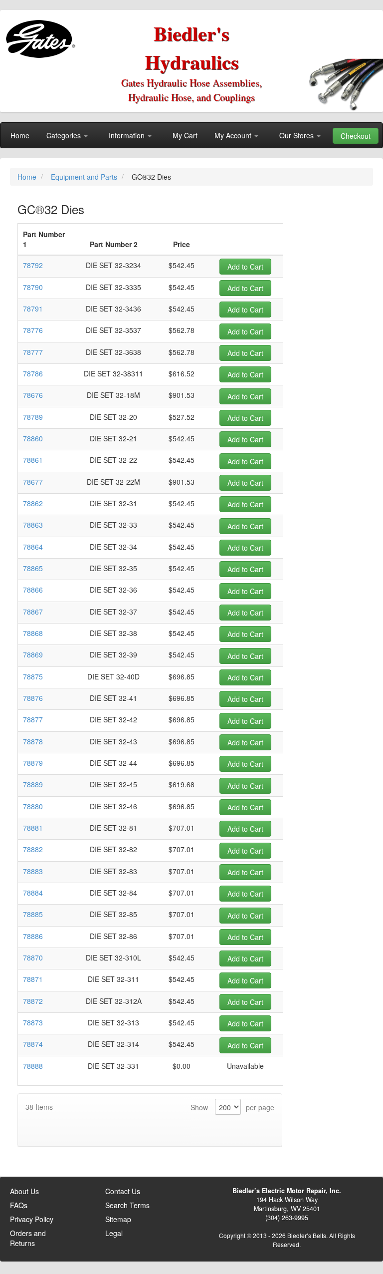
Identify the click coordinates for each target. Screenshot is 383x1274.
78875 (33, 676)
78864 (33, 547)
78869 (33, 654)
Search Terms (127, 1205)
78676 (33, 395)
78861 (33, 460)
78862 (33, 503)
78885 (33, 914)
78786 (33, 373)
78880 (33, 806)
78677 (33, 482)
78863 (33, 525)
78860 (33, 438)
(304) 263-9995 (286, 1217)
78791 (33, 309)
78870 (33, 957)
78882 (33, 849)
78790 (33, 287)
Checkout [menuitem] (356, 136)
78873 (33, 1022)
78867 (33, 612)
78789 (33, 417)
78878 (33, 741)
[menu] (191, 135)
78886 (33, 936)
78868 (33, 633)
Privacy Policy (31, 1219)
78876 (33, 698)
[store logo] (42, 35)
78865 (33, 568)
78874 (33, 1044)
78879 (33, 763)
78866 (33, 590)
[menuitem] (19, 135)
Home (27, 177)
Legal (114, 1233)
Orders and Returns (28, 1238)
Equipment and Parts (85, 177)
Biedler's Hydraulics (192, 47)
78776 (33, 330)
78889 (33, 784)
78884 (33, 893)
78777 (33, 352)
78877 (33, 719)
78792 (33, 265)
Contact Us (122, 1191)
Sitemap (118, 1219)
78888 (33, 1066)
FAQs (18, 1205)
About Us (24, 1191)
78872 (33, 1001)
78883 (33, 871)
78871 (33, 979)
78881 (33, 828)
